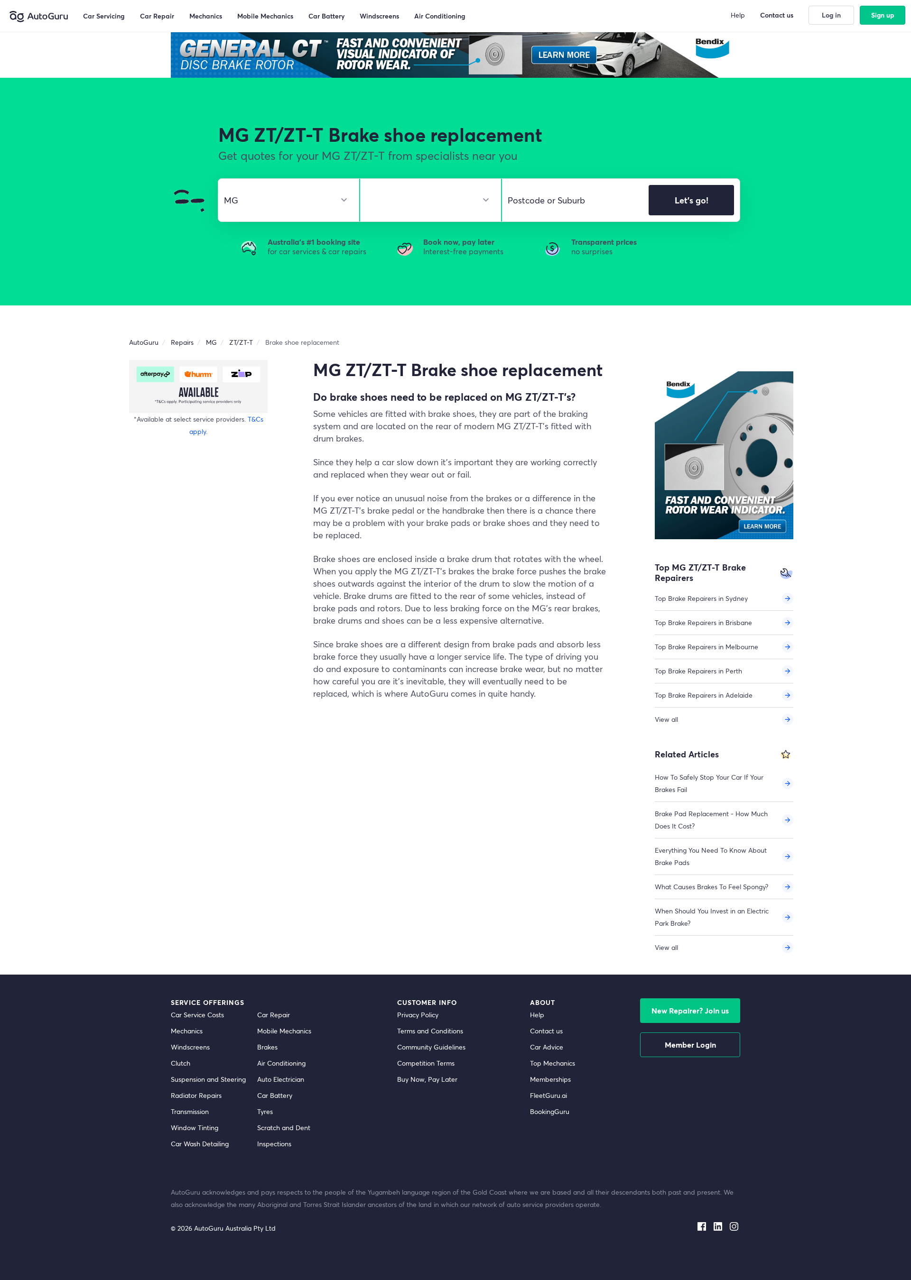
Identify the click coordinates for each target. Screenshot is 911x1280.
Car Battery (274, 1095)
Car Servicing (104, 15)
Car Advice (546, 1046)
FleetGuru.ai (548, 1095)
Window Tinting (194, 1127)
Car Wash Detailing (200, 1143)
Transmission (190, 1111)
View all (666, 719)
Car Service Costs (197, 1014)
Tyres (265, 1111)
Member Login (690, 1045)
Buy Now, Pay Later (427, 1079)
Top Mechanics (552, 1063)
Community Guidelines (431, 1046)
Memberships (550, 1079)
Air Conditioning (281, 1063)
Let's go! (691, 200)
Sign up (882, 14)
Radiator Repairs (196, 1095)
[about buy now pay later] (198, 386)
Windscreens (190, 1046)
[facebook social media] (702, 1224)
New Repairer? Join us (690, 1010)
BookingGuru (549, 1111)
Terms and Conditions (430, 1030)
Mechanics (187, 1030)
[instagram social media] (734, 1224)
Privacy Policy (417, 1014)
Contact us (546, 1030)
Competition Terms (426, 1063)
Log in (831, 14)
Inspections (274, 1143)
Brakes (267, 1046)
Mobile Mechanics (284, 1030)
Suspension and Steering (208, 1079)
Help (537, 1014)
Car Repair (273, 1014)
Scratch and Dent (283, 1127)
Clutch (180, 1063)
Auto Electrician (280, 1079)
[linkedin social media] (718, 1224)
